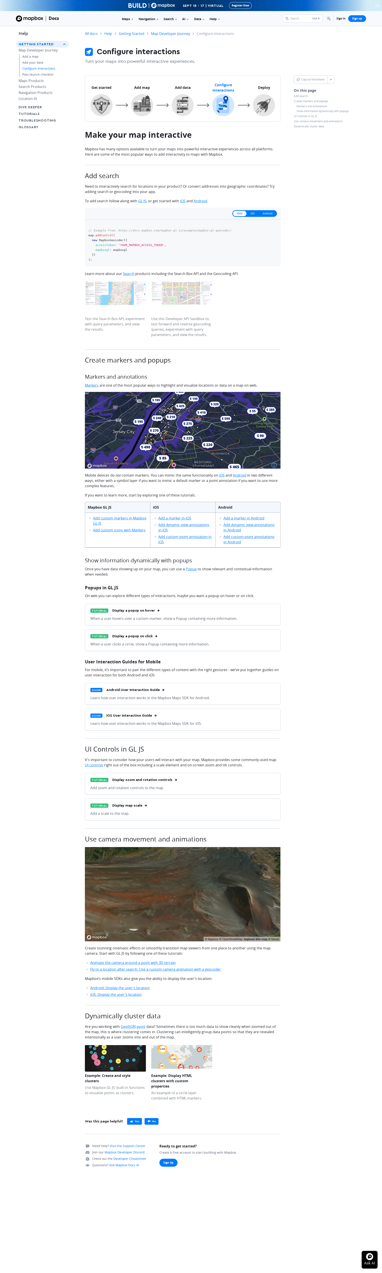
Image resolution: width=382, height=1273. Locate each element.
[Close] (378, 5)
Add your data (32, 62)
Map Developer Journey (38, 50)
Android (200, 200)
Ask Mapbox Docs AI (124, 1165)
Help (213, 19)
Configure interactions (38, 68)
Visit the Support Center (127, 1146)
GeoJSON (128, 1026)
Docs (54, 18)
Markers (92, 385)
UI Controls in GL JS (305, 116)
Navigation (147, 19)
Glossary (28, 127)
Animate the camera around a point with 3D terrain (133, 962)
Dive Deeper (30, 107)
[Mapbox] (29, 18)
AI (183, 19)
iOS (182, 200)
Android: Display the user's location (120, 987)
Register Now (240, 5)
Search (169, 19)
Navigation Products (36, 92)
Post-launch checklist (37, 74)
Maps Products (31, 80)
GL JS (142, 200)
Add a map (30, 56)
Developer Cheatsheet (129, 1159)
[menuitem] (329, 18)
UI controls (94, 765)
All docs (91, 33)
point (141, 1026)
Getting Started (36, 44)
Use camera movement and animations (318, 121)
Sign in (341, 18)
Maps (126, 19)
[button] (329, 18)
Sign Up (168, 1162)
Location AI (28, 98)
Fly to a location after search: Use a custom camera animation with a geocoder (155, 969)
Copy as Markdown (313, 79)
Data (197, 19)
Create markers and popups (311, 101)
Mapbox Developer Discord (125, 1152)
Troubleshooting (37, 120)
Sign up (357, 18)
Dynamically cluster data (309, 126)
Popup (191, 569)
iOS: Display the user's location (116, 994)
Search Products (32, 86)
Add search (301, 96)
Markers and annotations (311, 106)
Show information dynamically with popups (322, 111)
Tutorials (29, 114)
